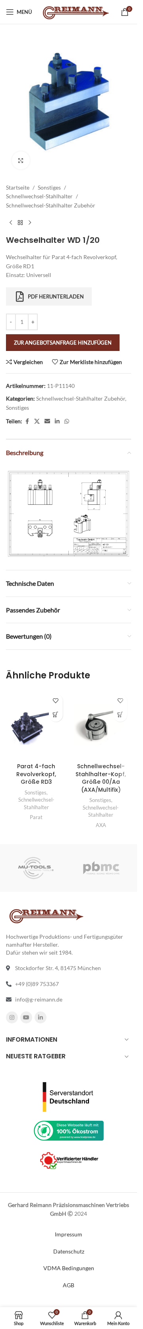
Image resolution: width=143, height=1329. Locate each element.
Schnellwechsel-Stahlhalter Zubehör (50, 205)
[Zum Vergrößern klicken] (21, 160)
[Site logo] (75, 11)
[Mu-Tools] (36, 868)
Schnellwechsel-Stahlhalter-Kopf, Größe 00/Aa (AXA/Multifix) (100, 778)
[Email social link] (47, 421)
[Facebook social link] (27, 421)
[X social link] (37, 421)
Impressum (68, 1234)
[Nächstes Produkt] (30, 222)
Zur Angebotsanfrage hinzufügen (63, 342)
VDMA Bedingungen (68, 1268)
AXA (101, 825)
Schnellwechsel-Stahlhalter (39, 196)
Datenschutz (68, 1251)
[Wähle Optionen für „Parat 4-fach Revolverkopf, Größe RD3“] (56, 715)
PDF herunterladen (56, 296)
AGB (68, 1285)
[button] (120, 715)
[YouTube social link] (26, 1017)
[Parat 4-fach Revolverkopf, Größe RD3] (36, 724)
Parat (36, 817)
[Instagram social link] (12, 1017)
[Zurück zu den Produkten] (20, 222)
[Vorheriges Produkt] (10, 222)
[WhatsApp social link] (67, 421)
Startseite (17, 187)
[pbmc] (101, 868)
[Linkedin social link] (57, 421)
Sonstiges (49, 187)
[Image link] (68, 513)
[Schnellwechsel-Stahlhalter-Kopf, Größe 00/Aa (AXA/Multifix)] (101, 724)
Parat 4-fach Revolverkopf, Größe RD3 (36, 774)
